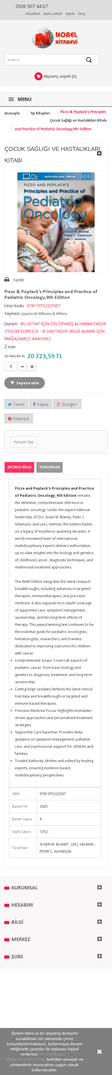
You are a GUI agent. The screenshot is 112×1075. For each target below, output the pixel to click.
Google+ (69, 404)
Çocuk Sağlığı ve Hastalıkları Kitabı (78, 120)
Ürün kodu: (14, 305)
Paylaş (42, 404)
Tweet (18, 404)
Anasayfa (12, 113)
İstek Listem (52, 13)
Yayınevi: (12, 313)
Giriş (81, 13)
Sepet (70, 13)
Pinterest (20, 418)
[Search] (89, 59)
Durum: (11, 323)
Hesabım (33, 13)
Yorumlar (49, 467)
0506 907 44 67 (32, 6)
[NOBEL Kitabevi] (56, 38)
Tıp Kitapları (40, 113)
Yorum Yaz (23, 442)
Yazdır (18, 280)
